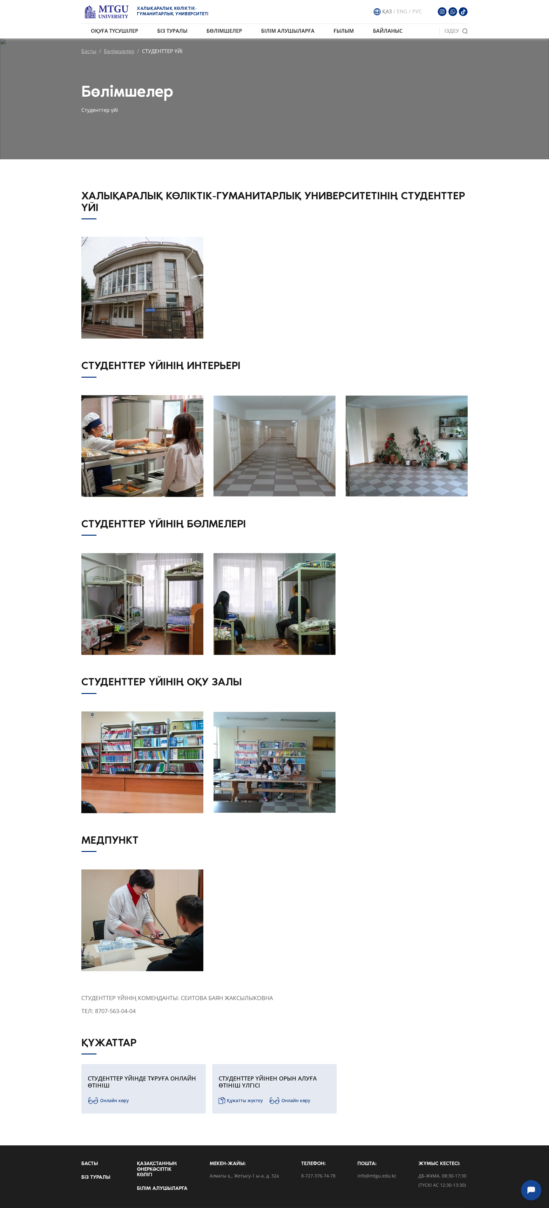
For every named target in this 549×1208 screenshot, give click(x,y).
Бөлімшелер (224, 30)
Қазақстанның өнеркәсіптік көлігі (157, 1169)
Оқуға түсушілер (114, 30)
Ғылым (344, 30)
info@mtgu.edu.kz (376, 1176)
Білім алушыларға (288, 30)
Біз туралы (172, 30)
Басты (88, 51)
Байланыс (388, 30)
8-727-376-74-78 (318, 1176)
